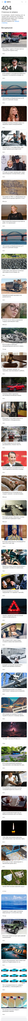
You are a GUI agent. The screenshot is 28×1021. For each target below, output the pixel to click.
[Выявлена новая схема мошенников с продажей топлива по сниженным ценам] (14, 561)
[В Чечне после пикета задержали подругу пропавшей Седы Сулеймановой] (14, 314)
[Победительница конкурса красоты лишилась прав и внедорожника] (14, 117)
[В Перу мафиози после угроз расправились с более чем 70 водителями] (14, 437)
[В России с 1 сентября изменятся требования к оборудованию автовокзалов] (14, 413)
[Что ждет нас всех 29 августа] (14, 733)
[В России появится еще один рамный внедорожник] (14, 930)
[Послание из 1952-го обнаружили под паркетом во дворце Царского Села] (14, 191)
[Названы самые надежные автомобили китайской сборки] (14, 388)
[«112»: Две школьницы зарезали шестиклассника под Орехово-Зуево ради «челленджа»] (14, 832)
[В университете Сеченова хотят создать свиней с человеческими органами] (14, 487)
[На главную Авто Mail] (8, 2)
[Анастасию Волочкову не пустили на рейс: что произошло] (14, 216)
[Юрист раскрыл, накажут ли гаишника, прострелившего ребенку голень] (14, 363)
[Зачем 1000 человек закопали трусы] (14, 881)
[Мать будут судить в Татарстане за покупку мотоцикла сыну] (14, 43)
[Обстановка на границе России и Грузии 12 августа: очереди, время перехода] (14, 708)
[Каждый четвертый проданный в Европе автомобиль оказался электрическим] (14, 659)
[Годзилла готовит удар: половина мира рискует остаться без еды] (14, 905)
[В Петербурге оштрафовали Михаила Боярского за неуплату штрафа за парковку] (14, 68)
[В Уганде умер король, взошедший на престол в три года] (14, 536)
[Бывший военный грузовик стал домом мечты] (14, 290)
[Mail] (5, 2)
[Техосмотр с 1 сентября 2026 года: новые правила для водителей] (14, 142)
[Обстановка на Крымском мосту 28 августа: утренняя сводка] (14, 92)
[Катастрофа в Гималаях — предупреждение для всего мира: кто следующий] (14, 339)
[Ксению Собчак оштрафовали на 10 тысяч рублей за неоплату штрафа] (14, 462)
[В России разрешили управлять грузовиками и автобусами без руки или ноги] (14, 758)
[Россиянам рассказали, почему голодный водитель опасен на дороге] (14, 782)
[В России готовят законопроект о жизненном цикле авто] (14, 856)
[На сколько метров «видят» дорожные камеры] (14, 1004)
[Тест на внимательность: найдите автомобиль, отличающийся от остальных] (14, 979)
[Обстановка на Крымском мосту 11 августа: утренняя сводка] (14, 240)
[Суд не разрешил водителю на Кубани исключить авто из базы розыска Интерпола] (14, 807)
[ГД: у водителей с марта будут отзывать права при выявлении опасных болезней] (14, 634)
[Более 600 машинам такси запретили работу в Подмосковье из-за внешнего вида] (14, 955)
